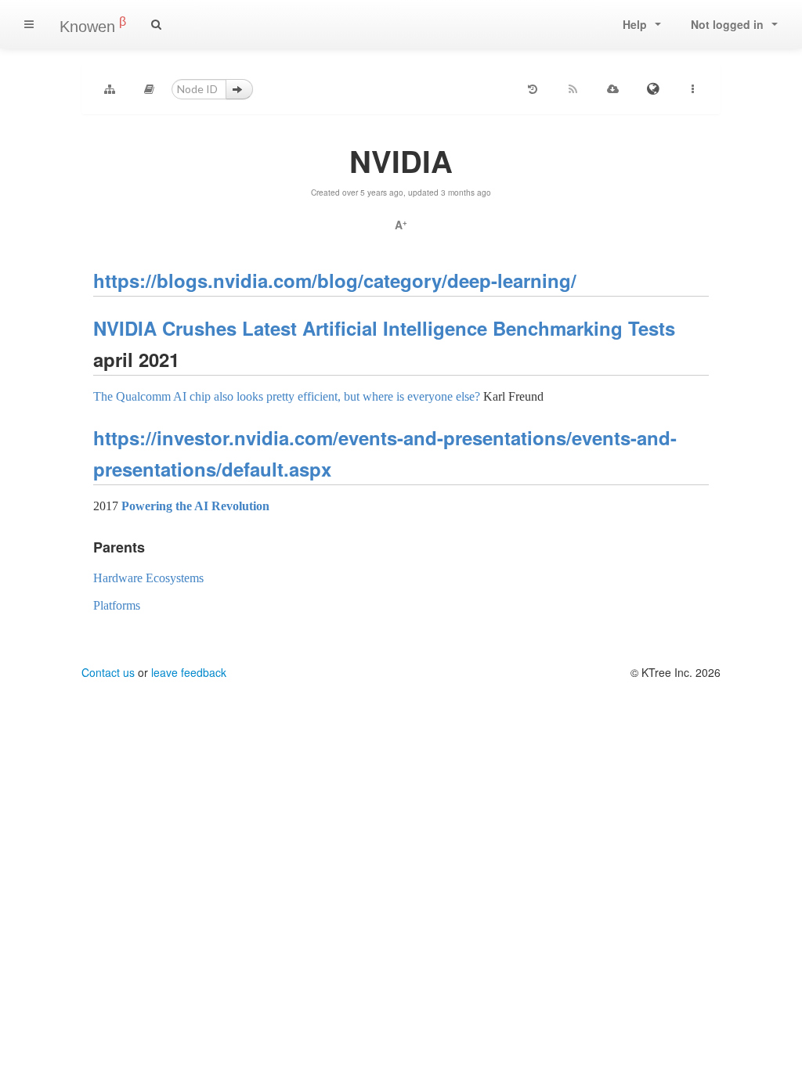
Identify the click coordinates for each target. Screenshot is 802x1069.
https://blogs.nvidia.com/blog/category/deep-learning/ (334, 280)
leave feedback (188, 672)
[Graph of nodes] (110, 89)
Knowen (93, 25)
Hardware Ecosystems (148, 578)
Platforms (116, 605)
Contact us (108, 672)
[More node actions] (692, 89)
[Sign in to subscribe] (573, 89)
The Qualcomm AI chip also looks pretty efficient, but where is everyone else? (286, 396)
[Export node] (612, 89)
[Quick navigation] (150, 89)
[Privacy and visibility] (652, 89)
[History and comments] (533, 89)
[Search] (156, 24)
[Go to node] (239, 89)
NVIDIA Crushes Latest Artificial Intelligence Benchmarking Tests (384, 328)
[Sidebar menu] (29, 24)
